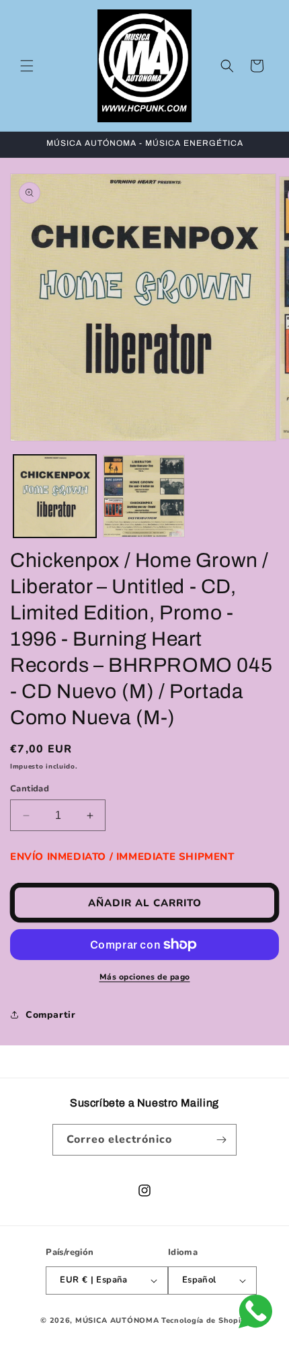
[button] (27, 66)
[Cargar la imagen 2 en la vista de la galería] (144, 496)
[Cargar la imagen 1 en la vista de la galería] (54, 496)
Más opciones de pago (144, 976)
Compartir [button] (50, 1014)
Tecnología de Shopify (205, 1320)
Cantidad (29, 789)
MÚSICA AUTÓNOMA (117, 1320)
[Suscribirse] (221, 1140)
